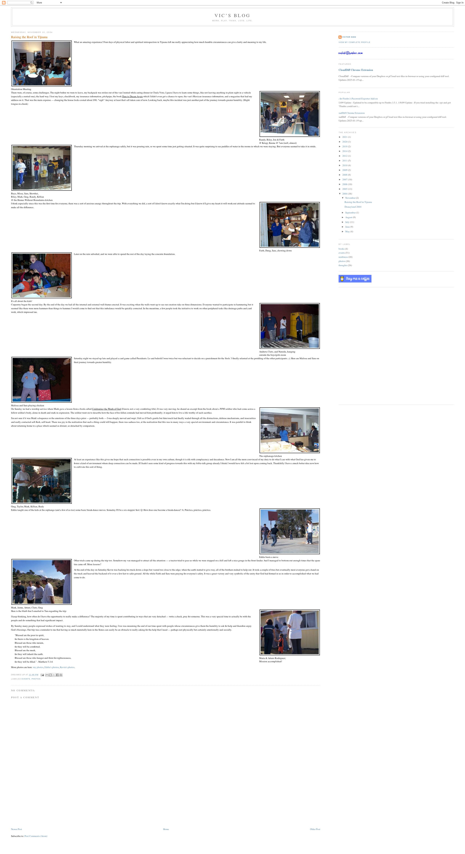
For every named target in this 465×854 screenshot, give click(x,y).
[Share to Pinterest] (61, 675)
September (350, 212)
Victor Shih (349, 37)
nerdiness (343, 256)
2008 (345, 174)
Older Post (315, 829)
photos (36, 679)
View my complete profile (354, 42)
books (342, 248)
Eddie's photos (52, 667)
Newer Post (16, 829)
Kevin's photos (67, 667)
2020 (345, 141)
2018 (345, 146)
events (26, 679)
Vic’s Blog (232, 15)
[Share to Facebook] (57, 675)
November (350, 197)
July (347, 222)
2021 (345, 137)
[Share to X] (54, 675)
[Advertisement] (38, 801)
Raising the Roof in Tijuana (358, 202)
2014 (345, 151)
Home (166, 829)
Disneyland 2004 (353, 206)
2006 (345, 184)
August (349, 217)
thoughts (343, 265)
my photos (38, 667)
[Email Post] (42, 675)
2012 (345, 155)
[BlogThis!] (50, 675)
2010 (345, 165)
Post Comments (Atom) (36, 836)
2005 (345, 189)
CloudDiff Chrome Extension (356, 70)
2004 (345, 193)
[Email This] (47, 675)
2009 (345, 170)
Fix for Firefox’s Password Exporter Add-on (357, 98)
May (347, 231)
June (347, 226)
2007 (345, 179)
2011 (345, 160)
